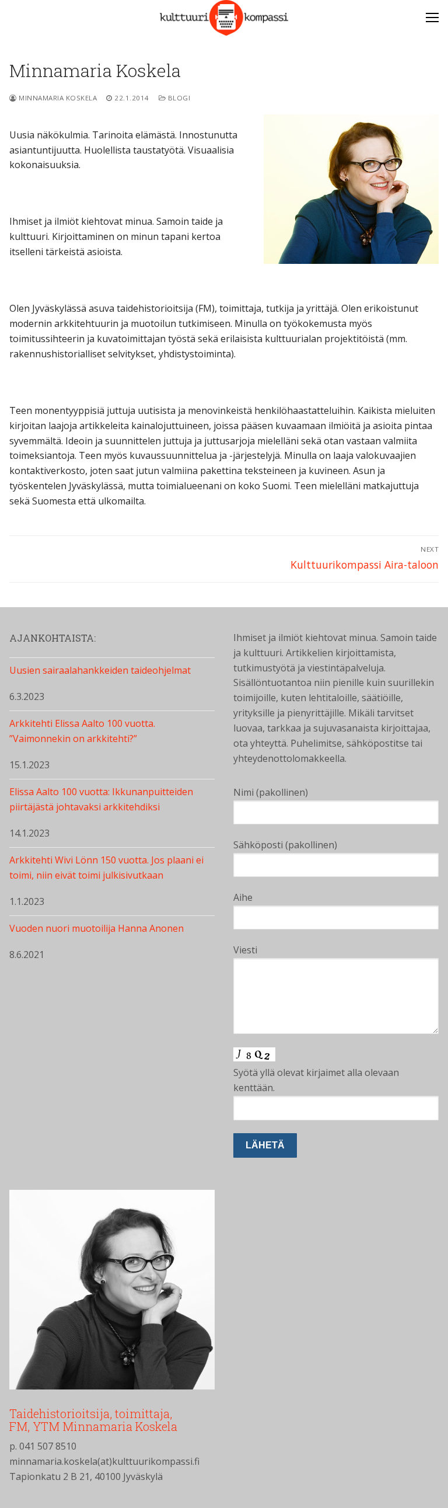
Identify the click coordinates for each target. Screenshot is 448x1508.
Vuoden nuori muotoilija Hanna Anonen (96, 928)
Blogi (178, 97)
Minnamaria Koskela (57, 97)
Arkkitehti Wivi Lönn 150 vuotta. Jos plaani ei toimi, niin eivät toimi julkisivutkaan (106, 868)
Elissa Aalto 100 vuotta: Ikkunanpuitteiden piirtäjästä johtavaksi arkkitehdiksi (101, 799)
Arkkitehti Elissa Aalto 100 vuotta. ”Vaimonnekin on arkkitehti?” (82, 731)
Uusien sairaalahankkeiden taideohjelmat (100, 670)
